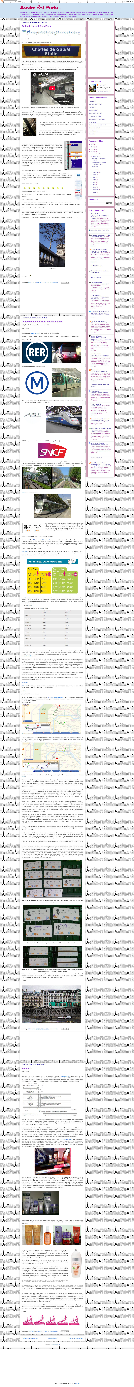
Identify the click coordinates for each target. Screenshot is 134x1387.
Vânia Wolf (31, 282)
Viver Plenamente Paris (98, 463)
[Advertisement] (52, 299)
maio (94, 182)
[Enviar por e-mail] (61, 283)
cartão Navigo (27, 598)
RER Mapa (24, 685)
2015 (92, 144)
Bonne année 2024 (96, 284)
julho (94, 177)
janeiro (95, 192)
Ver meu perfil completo (104, 91)
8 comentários (54, 1029)
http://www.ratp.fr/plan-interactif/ (41, 540)
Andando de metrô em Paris (36, 26)
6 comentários (54, 282)
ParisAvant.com (96, 404)
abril (94, 184)
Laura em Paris (95, 295)
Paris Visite (25, 551)
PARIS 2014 (92, 107)
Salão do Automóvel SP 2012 (97, 125)
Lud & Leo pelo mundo (98, 321)
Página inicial (52, 1338)
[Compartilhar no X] (65, 283)
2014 (92, 147)
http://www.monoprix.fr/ (66, 1139)
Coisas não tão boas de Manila (99, 323)
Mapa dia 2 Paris (65, 1076)
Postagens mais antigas (75, 1338)
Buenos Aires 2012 (94, 128)
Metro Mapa (25, 682)
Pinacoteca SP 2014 (95, 116)
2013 (92, 149)
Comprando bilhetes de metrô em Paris (42, 321)
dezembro (96, 154)
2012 (92, 151)
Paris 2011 (92, 134)
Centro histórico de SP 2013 (97, 119)
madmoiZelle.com (96, 336)
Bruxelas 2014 (93, 110)
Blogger (77, 1383)
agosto (95, 174)
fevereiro (95, 189)
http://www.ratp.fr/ (35, 333)
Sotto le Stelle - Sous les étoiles (101, 428)
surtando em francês (97, 443)
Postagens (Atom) (55, 1344)
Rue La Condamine (96, 405)
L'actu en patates (96, 282)
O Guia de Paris (96, 370)
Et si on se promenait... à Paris (100, 235)
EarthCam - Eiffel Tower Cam (100, 230)
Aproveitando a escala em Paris (99, 444)
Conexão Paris (95, 214)
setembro (95, 172)
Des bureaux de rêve (96, 236)
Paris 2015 (92, 101)
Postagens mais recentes (30, 1338)
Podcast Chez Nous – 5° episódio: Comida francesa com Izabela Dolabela (100, 217)
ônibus (24, 690)
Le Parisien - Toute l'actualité (100, 311)
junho (94, 179)
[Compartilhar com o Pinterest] (68, 283)
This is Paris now (96, 457)
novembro (96, 156)
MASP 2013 (92, 122)
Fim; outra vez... (95, 252)
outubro (95, 169)
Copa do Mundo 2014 (95, 113)
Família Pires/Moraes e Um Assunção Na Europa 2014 (99, 250)
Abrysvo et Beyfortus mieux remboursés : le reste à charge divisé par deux (101, 339)
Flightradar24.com (96, 265)
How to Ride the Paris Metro (29, 656)
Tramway (24, 492)
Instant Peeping (96, 277)
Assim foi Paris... (40, 7)
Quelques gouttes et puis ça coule (100, 420)
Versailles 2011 (93, 131)
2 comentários (54, 1331)
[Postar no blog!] (63, 283)
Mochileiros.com (96, 354)
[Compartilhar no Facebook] (67, 283)
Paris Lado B (95, 391)
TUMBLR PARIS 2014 (95, 104)
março (95, 187)
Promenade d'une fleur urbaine (100, 418)
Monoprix (27, 1068)
